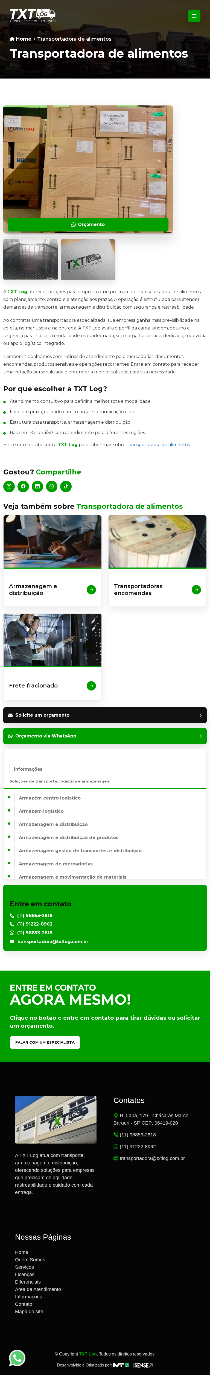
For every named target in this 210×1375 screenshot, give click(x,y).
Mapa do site (29, 1311)
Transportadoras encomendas (138, 589)
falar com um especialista (45, 1042)
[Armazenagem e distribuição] (52, 541)
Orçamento (91, 224)
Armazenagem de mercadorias (56, 864)
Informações (28, 769)
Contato (23, 1304)
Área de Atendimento (38, 1289)
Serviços (24, 1267)
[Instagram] (9, 486)
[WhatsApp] (51, 486)
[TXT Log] (33, 16)
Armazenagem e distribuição (33, 589)
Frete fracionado (33, 685)
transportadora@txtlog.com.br (52, 941)
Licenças (24, 1274)
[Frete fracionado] (52, 640)
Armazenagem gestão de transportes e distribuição (80, 850)
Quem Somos (30, 1259)
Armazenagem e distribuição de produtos (68, 837)
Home (21, 1252)
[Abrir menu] (194, 16)
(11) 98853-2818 (34, 915)
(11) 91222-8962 (34, 924)
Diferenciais (28, 1282)
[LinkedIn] (37, 486)
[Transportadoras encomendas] (157, 541)
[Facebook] (23, 486)
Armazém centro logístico (50, 798)
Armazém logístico (41, 811)
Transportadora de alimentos (158, 444)
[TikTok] (66, 486)
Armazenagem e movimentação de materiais (72, 877)
